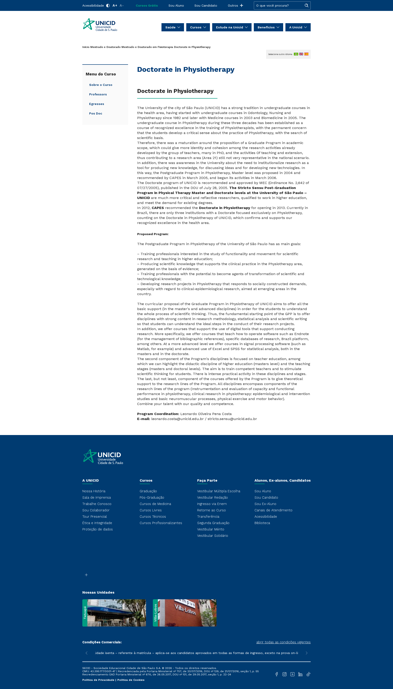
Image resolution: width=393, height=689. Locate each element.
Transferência (208, 517)
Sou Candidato (205, 5)
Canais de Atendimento (273, 510)
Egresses (96, 104)
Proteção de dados (97, 529)
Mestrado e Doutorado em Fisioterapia (147, 47)
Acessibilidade (93, 5)
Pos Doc (95, 113)
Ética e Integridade (97, 523)
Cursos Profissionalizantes (161, 523)
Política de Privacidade (98, 680)
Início (85, 47)
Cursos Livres (151, 510)
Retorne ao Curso (211, 510)
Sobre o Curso (100, 85)
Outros (233, 5)
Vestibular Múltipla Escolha (218, 491)
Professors (98, 94)
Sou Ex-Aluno (265, 504)
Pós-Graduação (152, 497)
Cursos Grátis (147, 5)
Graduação (148, 491)
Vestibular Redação (212, 497)
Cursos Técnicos (153, 517)
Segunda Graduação (213, 523)
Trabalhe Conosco (96, 504)
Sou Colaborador (96, 510)
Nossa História (93, 491)
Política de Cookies (130, 680)
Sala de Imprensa (96, 497)
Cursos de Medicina (155, 504)
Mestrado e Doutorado (105, 47)
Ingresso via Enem (212, 504)
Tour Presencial (94, 517)
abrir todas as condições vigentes (283, 642)
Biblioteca (262, 523)
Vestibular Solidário (212, 536)
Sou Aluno (176, 5)
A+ (115, 5)
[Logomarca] (109, 24)
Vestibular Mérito (210, 529)
